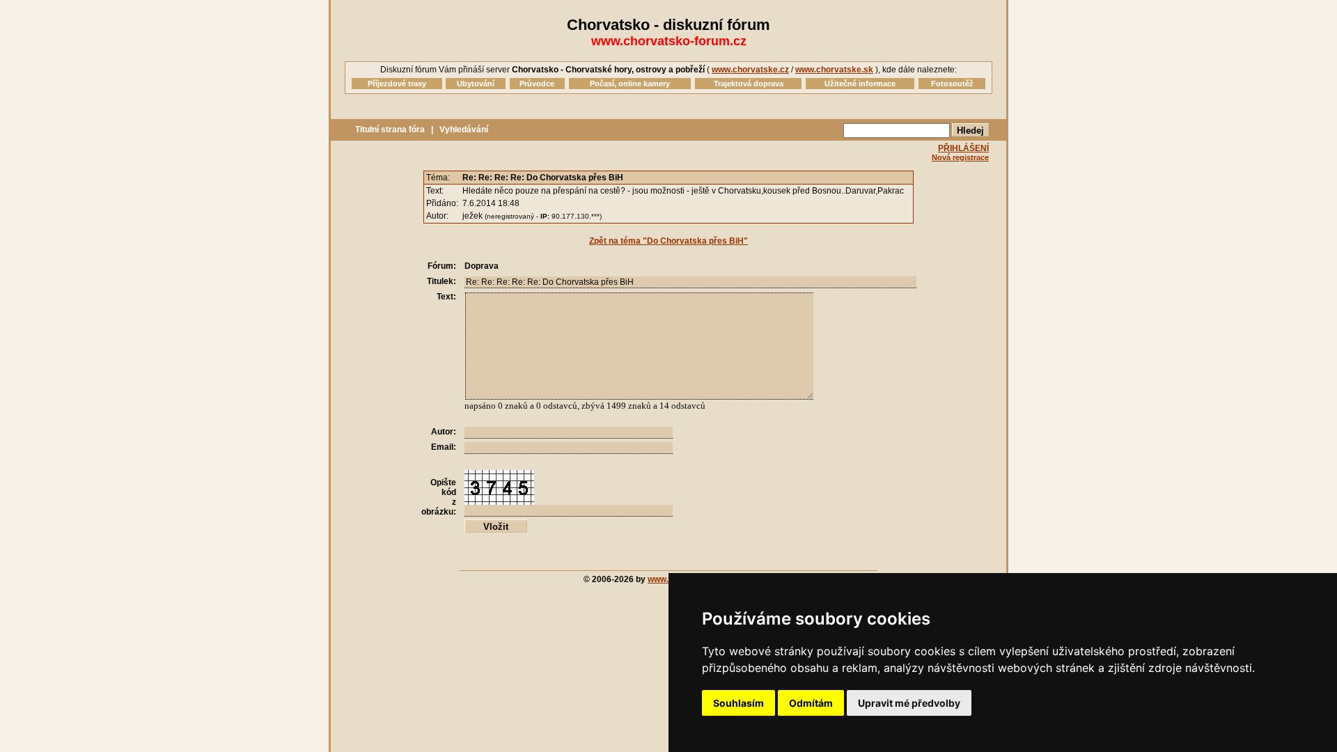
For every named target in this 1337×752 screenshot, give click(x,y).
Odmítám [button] (811, 703)
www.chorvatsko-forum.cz (668, 41)
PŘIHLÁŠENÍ (963, 148)
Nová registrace (960, 157)
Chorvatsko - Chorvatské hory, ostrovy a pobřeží (608, 70)
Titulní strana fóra (390, 129)
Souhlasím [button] (738, 703)
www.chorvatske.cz (750, 70)
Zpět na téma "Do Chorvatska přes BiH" (668, 241)
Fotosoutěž (952, 83)
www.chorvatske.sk (834, 70)
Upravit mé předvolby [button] (909, 703)
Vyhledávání (463, 129)
